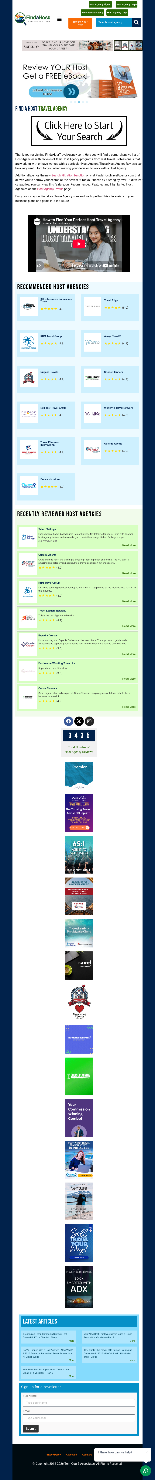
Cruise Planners (113, 372)
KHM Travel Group (51, 336)
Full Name (29, 1396)
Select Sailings (47, 529)
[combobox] (114, 22)
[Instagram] (89, 721)
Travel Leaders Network (52, 610)
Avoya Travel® (112, 336)
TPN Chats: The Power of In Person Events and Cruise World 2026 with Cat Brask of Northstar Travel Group (108, 1353)
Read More (129, 545)
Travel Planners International (49, 443)
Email (26, 1411)
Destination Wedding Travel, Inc (57, 663)
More (71, 1341)
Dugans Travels (49, 372)
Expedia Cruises (47, 635)
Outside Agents (113, 443)
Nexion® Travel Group (53, 407)
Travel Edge (111, 300)
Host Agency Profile (50, 189)
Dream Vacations (50, 479)
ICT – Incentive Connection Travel (56, 300)
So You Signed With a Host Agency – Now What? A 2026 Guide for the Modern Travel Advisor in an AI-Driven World (48, 1353)
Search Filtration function (68, 175)
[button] (59, 19)
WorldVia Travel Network (118, 407)
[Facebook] (68, 721)
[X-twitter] (79, 721)
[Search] (136, 22)
